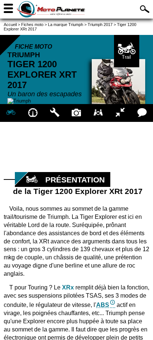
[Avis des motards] (142, 113)
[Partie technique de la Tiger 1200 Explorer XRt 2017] (55, 113)
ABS (102, 305)
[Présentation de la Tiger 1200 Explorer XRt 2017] (11, 113)
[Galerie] (77, 113)
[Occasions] (98, 113)
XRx (68, 287)
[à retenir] (33, 113)
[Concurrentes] (120, 113)
